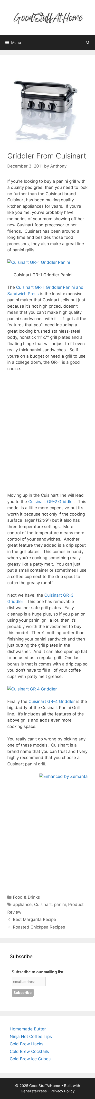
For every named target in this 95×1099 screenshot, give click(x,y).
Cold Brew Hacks (26, 1043)
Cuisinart (43, 904)
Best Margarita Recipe (34, 919)
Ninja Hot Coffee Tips (31, 1036)
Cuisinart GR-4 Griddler (51, 701)
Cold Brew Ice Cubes (30, 1058)
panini (60, 904)
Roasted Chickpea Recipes (39, 927)
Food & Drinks (26, 897)
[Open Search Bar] (88, 42)
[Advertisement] (47, 432)
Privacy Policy (62, 1091)
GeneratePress (34, 1091)
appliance (22, 904)
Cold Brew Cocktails (29, 1051)
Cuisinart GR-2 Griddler (51, 501)
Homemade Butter (28, 1029)
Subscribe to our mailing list (37, 972)
